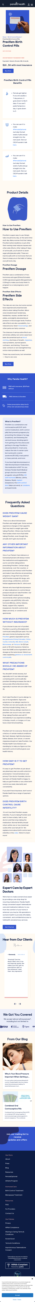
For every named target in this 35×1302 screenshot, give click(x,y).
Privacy (15, 1299)
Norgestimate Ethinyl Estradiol (14, 639)
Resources (9, 1172)
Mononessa (7, 644)
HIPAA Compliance (12, 1227)
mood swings (23, 326)
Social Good (9, 1239)
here (14, 145)
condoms (26, 485)
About (7, 1159)
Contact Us (9, 1213)
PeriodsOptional (11, 1176)
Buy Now (8, 71)
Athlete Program (11, 1181)
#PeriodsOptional (19, 129)
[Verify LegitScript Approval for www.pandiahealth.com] (17, 1274)
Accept (17, 1295)
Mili (21, 61)
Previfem (6, 637)
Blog (7, 1168)
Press (7, 1163)
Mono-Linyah (23, 642)
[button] (32, 1278)
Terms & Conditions (12, 1243)
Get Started (9, 927)
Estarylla (25, 61)
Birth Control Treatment (14, 1190)
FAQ (7, 1205)
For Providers (10, 1209)
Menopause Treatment (13, 1195)
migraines (28, 340)
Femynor (17, 644)
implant (19, 480)
